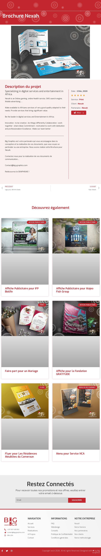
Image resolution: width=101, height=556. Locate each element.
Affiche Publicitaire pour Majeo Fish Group (74, 290)
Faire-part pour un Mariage (21, 371)
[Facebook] (2, 551)
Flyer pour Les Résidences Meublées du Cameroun (21, 455)
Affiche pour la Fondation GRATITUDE (71, 372)
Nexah (81, 103)
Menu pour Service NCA (70, 453)
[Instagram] (12, 551)
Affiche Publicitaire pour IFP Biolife (22, 290)
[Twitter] (7, 551)
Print (81, 99)
